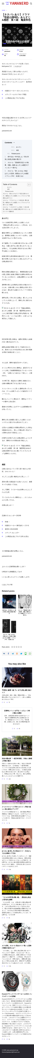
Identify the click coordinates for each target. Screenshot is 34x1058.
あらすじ (18, 147)
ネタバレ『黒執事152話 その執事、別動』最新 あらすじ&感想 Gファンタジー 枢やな (17, 165)
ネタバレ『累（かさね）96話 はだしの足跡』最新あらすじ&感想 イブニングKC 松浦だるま (17, 173)
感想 (17, 150)
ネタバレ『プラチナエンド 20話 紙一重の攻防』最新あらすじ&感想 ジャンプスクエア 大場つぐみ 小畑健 (16, 202)
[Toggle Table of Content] (28, 184)
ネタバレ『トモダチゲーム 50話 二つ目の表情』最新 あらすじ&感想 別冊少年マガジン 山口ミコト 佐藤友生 (16, 209)
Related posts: (16, 153)
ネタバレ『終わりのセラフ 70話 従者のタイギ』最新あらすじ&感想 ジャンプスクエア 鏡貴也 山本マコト (16, 196)
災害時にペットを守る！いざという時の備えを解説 (17, 712)
